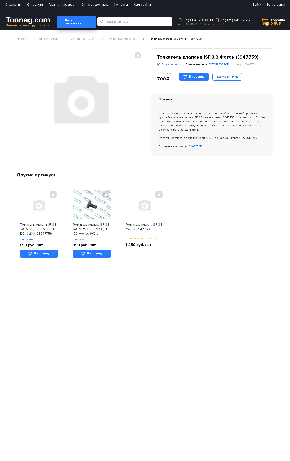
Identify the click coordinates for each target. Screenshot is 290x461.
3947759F (195, 146)
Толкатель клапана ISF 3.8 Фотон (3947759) (144, 227)
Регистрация (276, 4)
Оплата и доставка (95, 5)
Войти (257, 4)
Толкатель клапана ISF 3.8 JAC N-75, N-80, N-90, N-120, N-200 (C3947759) (38, 229)
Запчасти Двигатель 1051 (122, 39)
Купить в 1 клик (227, 76)
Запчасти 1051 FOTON (83, 39)
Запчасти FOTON (48, 39)
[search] (101, 21)
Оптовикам (35, 5)
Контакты (121, 5)
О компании (13, 5)
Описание (165, 99)
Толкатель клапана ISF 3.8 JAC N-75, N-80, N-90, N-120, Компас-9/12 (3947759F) (91, 229)
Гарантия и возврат (62, 5)
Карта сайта (142, 5)
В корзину (196, 77)
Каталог (21, 39)
